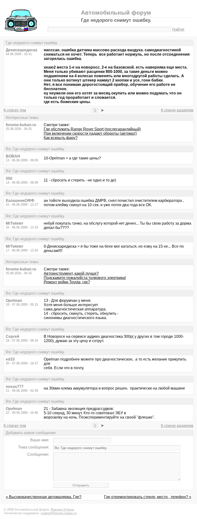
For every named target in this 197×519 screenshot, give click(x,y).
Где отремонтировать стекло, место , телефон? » (147, 497)
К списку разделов (177, 110)
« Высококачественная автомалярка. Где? (43, 497)
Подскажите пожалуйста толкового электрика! (85, 278)
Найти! (178, 29)
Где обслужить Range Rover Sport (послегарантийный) (92, 129)
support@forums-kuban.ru (59, 513)
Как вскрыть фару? (61, 138)
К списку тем (15, 110)
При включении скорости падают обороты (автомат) (90, 133)
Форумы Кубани (62, 509)
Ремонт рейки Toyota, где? (67, 282)
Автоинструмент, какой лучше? (71, 273)
